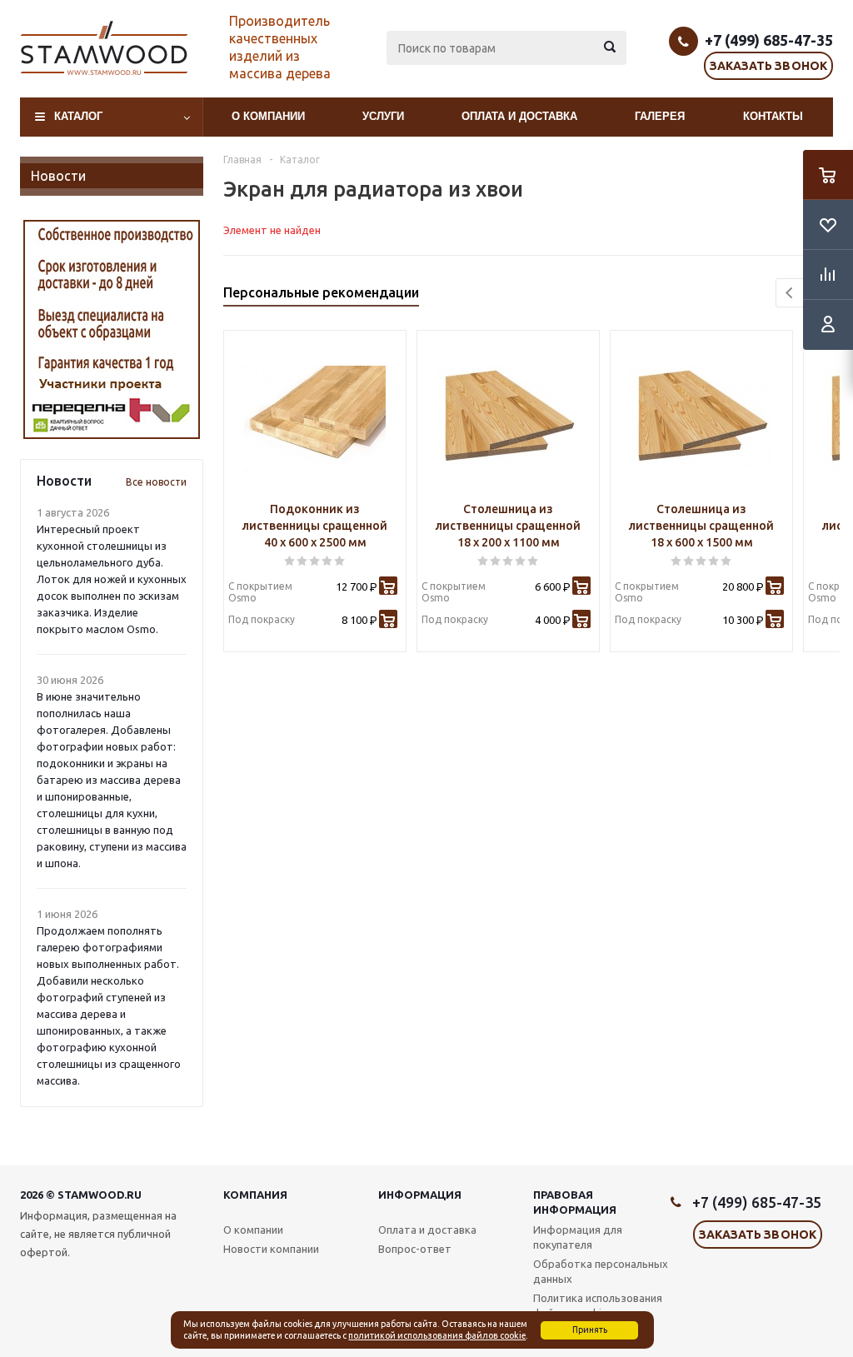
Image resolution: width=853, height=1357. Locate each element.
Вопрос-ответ (414, 1249)
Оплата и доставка (519, 116)
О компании (268, 116)
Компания (255, 1194)
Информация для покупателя (577, 1237)
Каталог (78, 116)
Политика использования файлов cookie (597, 1305)
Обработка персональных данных (600, 1271)
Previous (790, 293)
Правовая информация (574, 1202)
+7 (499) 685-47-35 (769, 39)
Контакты (773, 116)
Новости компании (271, 1249)
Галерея (660, 116)
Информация (419, 1194)
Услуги (383, 116)
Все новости (156, 481)
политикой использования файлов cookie (437, 1335)
